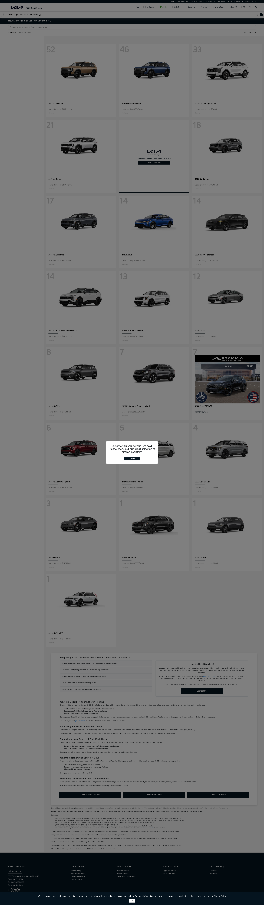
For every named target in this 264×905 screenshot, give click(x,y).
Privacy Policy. (219, 896)
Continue (132, 458)
